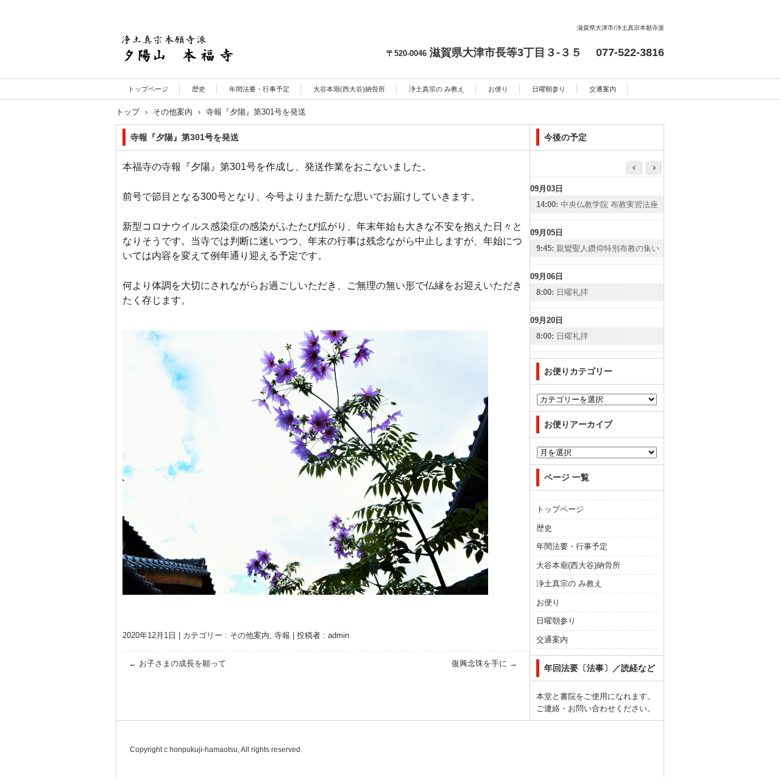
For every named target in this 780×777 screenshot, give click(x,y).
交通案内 (602, 89)
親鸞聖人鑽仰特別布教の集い (597, 248)
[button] (654, 168)
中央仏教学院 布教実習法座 (597, 204)
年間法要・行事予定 (259, 89)
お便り (498, 89)
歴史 (198, 89)
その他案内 (249, 635)
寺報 (282, 635)
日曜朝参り (549, 89)
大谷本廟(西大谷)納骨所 (349, 89)
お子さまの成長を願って (177, 663)
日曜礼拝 (562, 292)
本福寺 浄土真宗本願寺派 (176, 84)
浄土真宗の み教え (436, 89)
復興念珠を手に (484, 663)
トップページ (148, 89)
